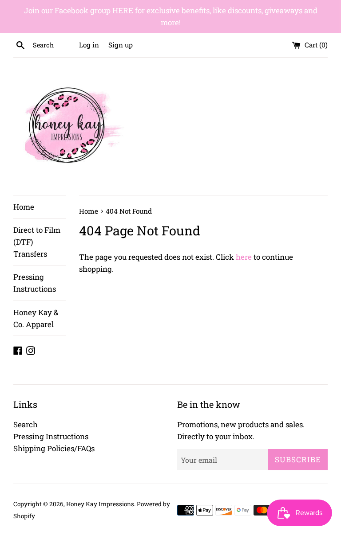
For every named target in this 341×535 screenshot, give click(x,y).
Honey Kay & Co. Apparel (36, 318)
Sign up (120, 44)
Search (25, 424)
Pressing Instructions (34, 283)
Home (23, 207)
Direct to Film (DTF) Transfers (36, 242)
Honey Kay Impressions (100, 504)
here (244, 257)
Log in (89, 44)
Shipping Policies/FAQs (54, 448)
